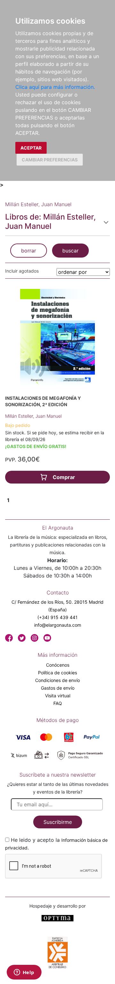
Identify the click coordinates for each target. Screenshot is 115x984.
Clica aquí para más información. (55, 87)
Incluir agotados (22, 271)
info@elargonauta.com (57, 625)
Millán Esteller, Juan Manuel (33, 416)
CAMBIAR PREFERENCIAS (50, 159)
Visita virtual (57, 695)
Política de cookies (57, 672)
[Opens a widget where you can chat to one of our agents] (24, 973)
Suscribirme (57, 822)
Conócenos (57, 665)
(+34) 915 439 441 (57, 617)
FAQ (57, 703)
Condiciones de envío (57, 680)
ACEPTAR (31, 148)
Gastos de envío (57, 688)
